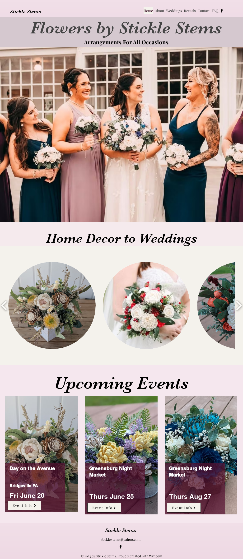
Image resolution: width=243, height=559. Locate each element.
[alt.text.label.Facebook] (221, 10)
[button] (52, 305)
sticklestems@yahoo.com (120, 539)
